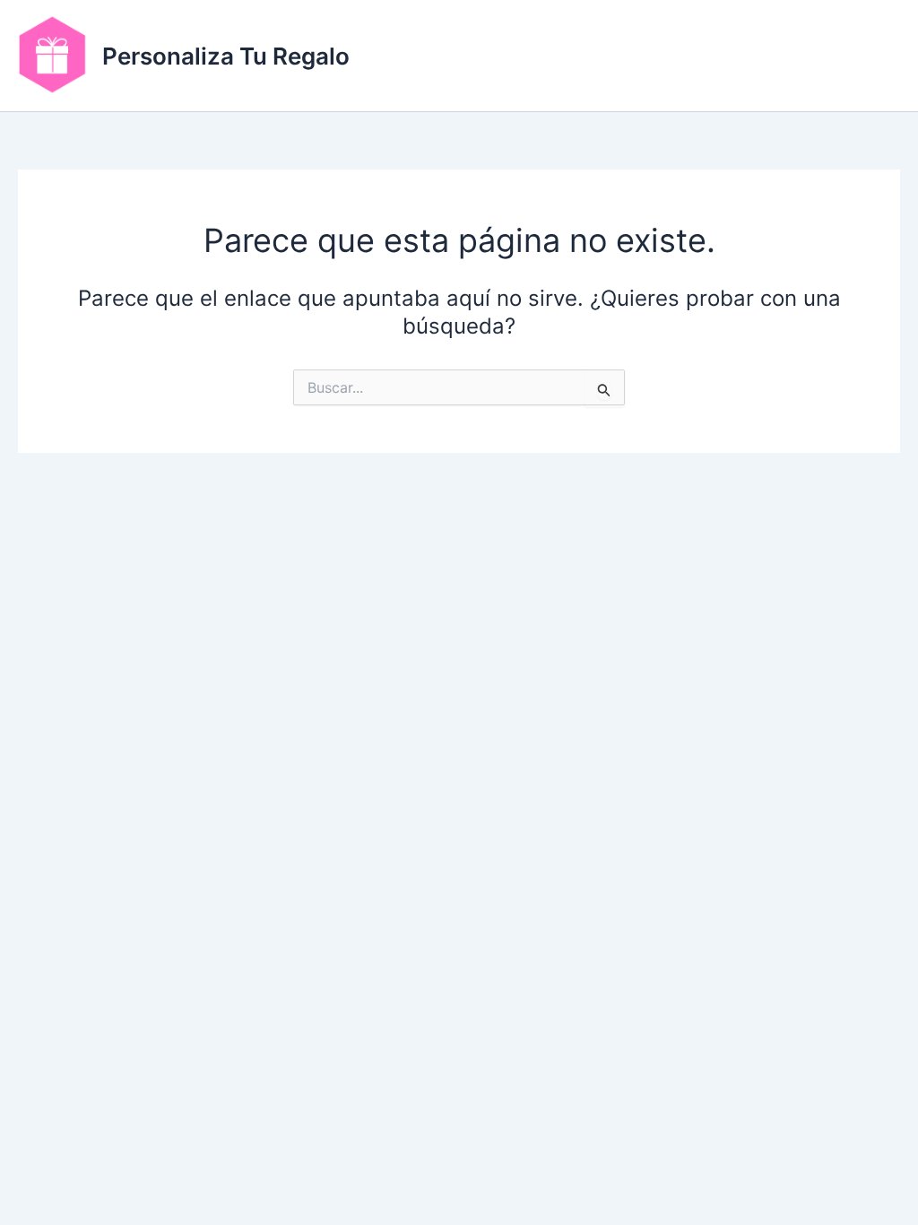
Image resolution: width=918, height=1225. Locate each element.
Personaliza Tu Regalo (226, 56)
